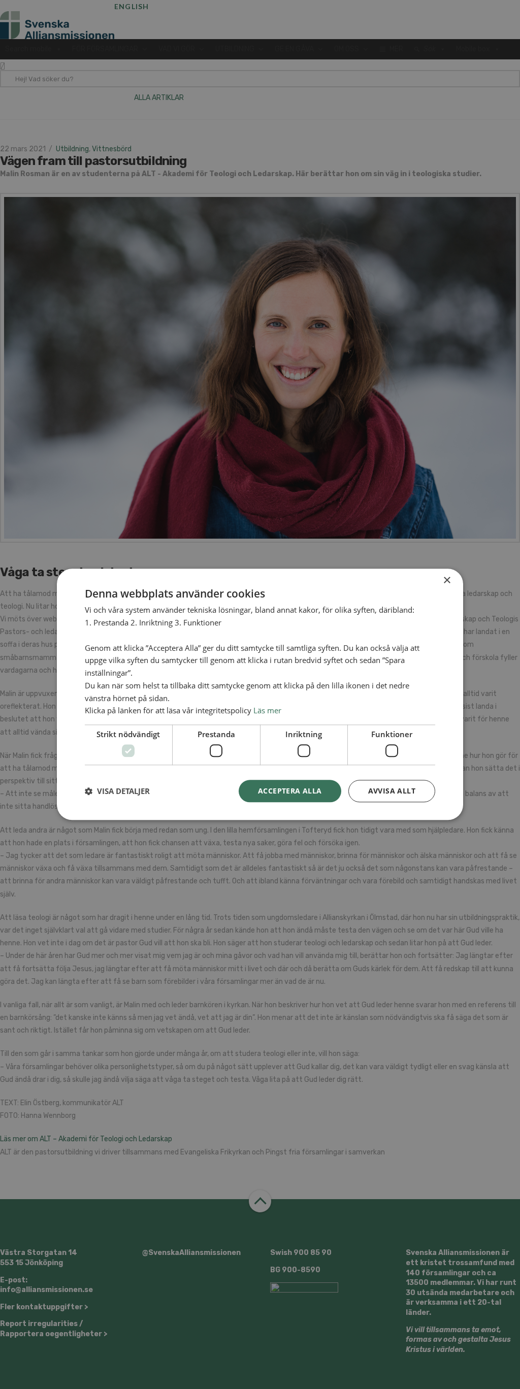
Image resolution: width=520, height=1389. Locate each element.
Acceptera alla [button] (290, 791)
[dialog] (260, 694)
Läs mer (267, 711)
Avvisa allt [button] (391, 791)
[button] (117, 791)
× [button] (446, 580)
